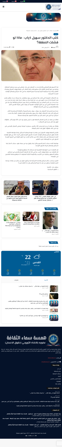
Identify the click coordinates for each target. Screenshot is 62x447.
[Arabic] (24, 1)
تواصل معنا (58, 384)
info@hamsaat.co (45, 362)
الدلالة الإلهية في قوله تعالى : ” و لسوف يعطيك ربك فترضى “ (50, 231)
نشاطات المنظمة (57, 374)
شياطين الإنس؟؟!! (43, 294)
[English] (7, 1)
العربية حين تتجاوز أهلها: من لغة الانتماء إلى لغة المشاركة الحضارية (31, 223)
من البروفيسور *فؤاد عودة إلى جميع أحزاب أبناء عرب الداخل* (33, 316)
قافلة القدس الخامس (55, 379)
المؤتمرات (58, 381)
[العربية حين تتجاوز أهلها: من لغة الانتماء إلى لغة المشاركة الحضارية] (31, 216)
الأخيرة (46, 280)
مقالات (50, 31)
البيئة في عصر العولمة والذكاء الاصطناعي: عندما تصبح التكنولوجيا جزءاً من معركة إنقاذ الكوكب (12, 225)
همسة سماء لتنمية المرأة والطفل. (38, 433)
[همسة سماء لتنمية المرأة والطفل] (53, 7)
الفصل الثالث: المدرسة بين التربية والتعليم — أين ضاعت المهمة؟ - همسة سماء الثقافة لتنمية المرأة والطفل (34, 425)
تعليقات (16, 280)
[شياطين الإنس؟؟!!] (53, 296)
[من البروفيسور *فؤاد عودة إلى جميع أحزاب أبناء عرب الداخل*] (53, 318)
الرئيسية (55, 31)
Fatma (54, 47)
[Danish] (16, 1)
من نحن (59, 369)
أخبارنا (59, 376)
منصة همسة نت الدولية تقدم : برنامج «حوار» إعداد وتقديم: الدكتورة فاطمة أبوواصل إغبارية (26, 308)
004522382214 (52, 358)
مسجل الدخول (48, 246)
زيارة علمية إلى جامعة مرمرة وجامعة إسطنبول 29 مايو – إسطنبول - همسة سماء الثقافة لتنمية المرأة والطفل (34, 414)
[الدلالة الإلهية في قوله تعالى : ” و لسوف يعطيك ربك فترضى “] (50, 220)
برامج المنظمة (57, 371)
